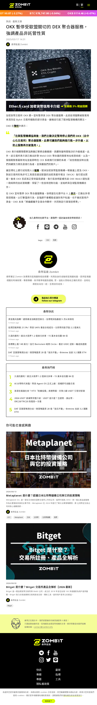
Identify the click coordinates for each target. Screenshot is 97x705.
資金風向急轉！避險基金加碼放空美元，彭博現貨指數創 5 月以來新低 (41, 319)
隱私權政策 (43, 684)
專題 (39, 679)
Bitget (10, 606)
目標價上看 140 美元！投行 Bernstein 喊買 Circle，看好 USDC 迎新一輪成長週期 (47, 344)
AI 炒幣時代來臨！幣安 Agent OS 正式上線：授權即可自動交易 (44, 383)
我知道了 (48, 701)
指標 (58, 674)
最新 (58, 670)
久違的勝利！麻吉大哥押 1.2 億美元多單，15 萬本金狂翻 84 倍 (38, 335)
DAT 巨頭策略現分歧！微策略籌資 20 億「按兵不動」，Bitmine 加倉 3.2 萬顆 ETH (47, 352)
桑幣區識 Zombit (19, 44)
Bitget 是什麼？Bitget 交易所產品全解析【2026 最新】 (40, 587)
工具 (58, 679)
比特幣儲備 (46, 517)
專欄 (39, 674)
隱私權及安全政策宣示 (72, 695)
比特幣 (36, 517)
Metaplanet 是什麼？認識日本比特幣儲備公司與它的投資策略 (43, 495)
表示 (73, 193)
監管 (54, 240)
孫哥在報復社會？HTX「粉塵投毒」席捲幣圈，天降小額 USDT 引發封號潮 (49, 390)
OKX (47, 240)
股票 (55, 517)
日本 (28, 517)
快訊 (8, 21)
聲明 (16, 125)
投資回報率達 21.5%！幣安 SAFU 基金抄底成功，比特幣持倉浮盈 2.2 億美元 (44, 327)
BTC (9, 517)
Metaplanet (19, 517)
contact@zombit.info (43, 627)
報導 (36, 170)
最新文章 (17, 21)
